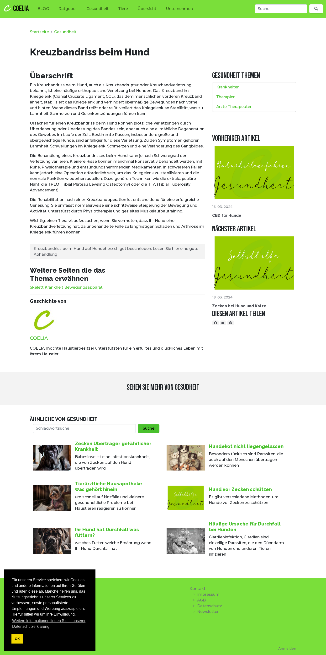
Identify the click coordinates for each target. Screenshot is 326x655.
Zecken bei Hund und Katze (239, 306)
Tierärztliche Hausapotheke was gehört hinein (108, 486)
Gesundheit (97, 8)
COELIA (21, 8)
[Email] (223, 322)
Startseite (39, 32)
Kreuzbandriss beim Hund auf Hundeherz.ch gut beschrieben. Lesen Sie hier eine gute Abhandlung (116, 251)
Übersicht (146, 8)
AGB (201, 600)
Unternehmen (179, 8)
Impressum (208, 594)
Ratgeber (67, 8)
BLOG (43, 8)
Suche (148, 428)
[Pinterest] (230, 322)
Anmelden (287, 648)
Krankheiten (228, 87)
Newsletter (208, 611)
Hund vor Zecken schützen (240, 489)
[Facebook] (215, 322)
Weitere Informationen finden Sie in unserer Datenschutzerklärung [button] (48, 623)
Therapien (226, 97)
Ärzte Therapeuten (234, 106)
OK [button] (17, 639)
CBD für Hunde (226, 215)
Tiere (123, 8)
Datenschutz (209, 606)
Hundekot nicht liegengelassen (246, 446)
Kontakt (197, 588)
